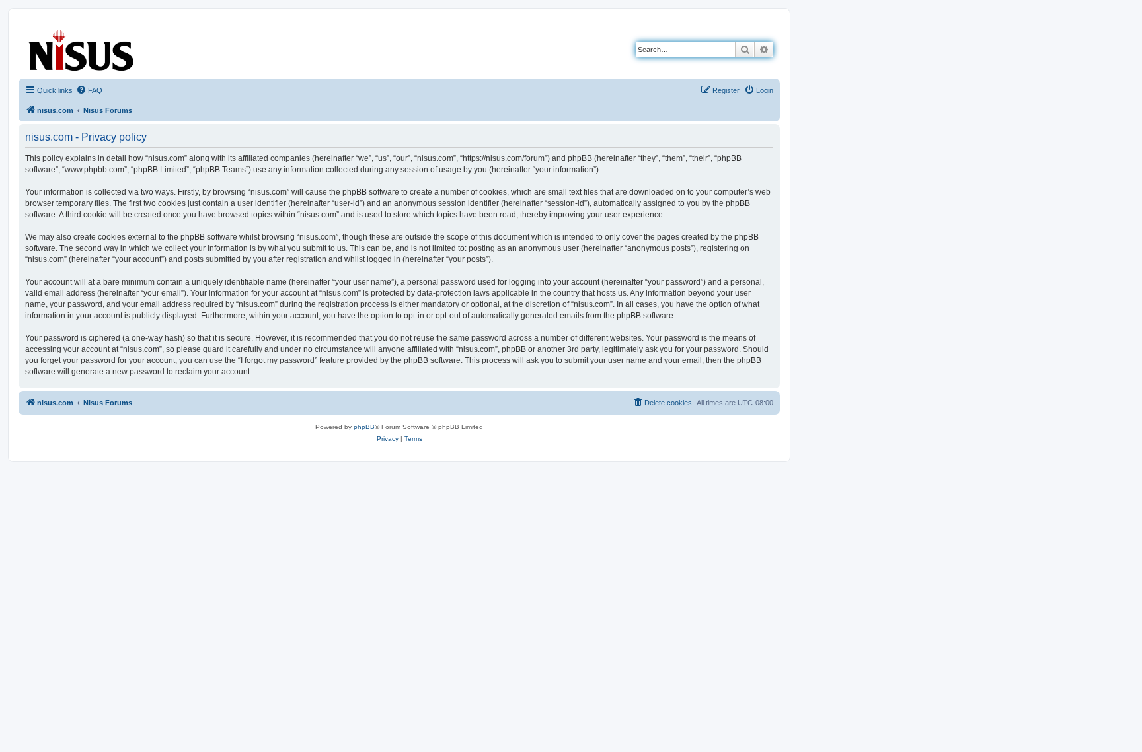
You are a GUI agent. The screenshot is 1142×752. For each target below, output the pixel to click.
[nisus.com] (82, 47)
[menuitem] (89, 90)
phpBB (364, 426)
